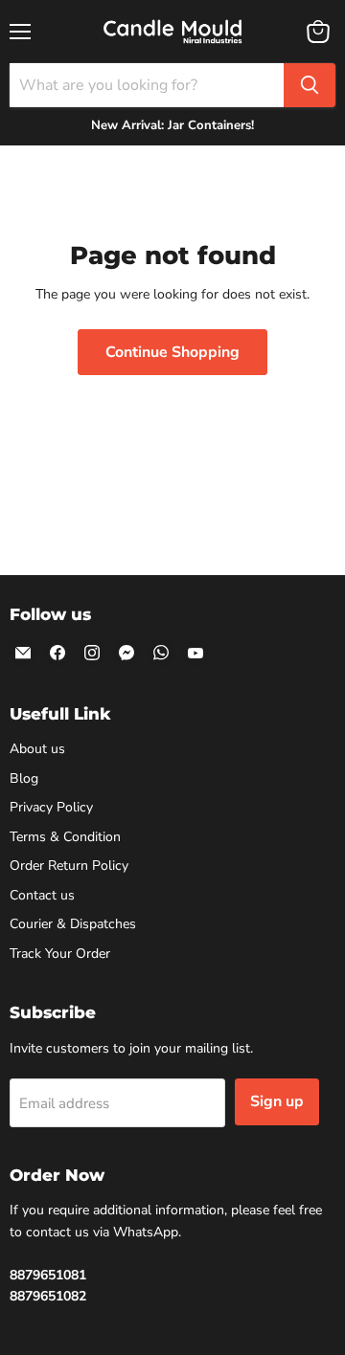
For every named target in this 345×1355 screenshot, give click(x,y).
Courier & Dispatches (73, 924)
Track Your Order (60, 953)
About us (37, 749)
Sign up (277, 1101)
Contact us (42, 895)
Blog (24, 778)
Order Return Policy (69, 865)
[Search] (309, 85)
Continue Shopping (172, 352)
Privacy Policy (51, 807)
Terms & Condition (65, 837)
